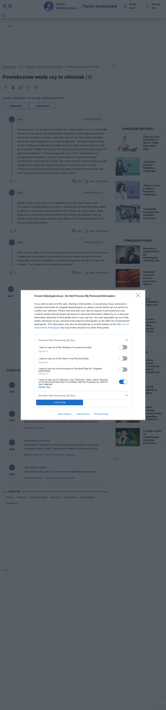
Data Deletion (65, 414)
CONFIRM (60, 402)
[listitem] (83, 340)
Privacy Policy (101, 414)
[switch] (123, 347)
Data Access (83, 414)
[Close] (139, 296)
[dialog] (83, 355)
